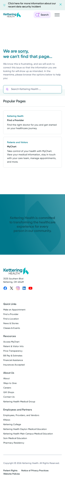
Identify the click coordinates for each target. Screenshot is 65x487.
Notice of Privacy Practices (35, 470)
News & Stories (10, 323)
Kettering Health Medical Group (19, 401)
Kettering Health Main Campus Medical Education (28, 433)
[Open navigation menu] (57, 14)
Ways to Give (10, 383)
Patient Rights (10, 470)
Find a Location (11, 318)
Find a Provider (10, 314)
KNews (6, 420)
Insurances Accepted (14, 364)
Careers (7, 387)
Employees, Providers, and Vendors (21, 415)
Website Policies (11, 474)
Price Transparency (12, 351)
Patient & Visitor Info (13, 346)
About (6, 378)
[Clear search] (48, 89)
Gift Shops (8, 392)
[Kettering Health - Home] (12, 14)
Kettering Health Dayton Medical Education (25, 429)
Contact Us (9, 397)
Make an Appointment (14, 309)
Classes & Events (11, 328)
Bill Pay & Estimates (12, 355)
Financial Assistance (13, 360)
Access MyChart (11, 341)
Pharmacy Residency (13, 443)
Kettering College (12, 424)
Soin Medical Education (15, 438)
